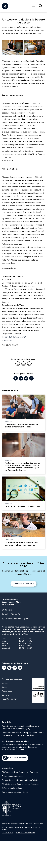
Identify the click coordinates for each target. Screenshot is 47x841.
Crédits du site (7, 833)
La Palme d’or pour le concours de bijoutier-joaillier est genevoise (21, 543)
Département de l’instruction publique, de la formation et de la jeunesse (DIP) (20, 727)
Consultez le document (23, 583)
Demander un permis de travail (15, 792)
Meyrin (5, 683)
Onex (4, 687)
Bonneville (6, 695)
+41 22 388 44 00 (13, 614)
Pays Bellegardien (9, 699)
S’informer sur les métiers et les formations (20, 772)
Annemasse (7, 691)
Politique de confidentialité (25, 833)
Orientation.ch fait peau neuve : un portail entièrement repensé (21, 425)
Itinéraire (8, 610)
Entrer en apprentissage (12, 776)
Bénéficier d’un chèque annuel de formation (20, 784)
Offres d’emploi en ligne (12, 788)
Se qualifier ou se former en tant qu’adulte (20, 780)
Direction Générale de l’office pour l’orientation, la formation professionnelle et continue (23, 733)
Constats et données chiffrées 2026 (22, 506)
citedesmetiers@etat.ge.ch (16, 618)
